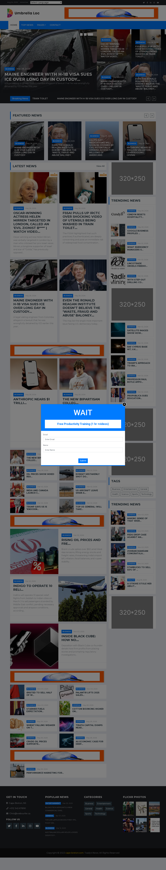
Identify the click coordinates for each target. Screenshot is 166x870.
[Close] (124, 404)
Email (45, 435)
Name (45, 445)
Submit (83, 460)
